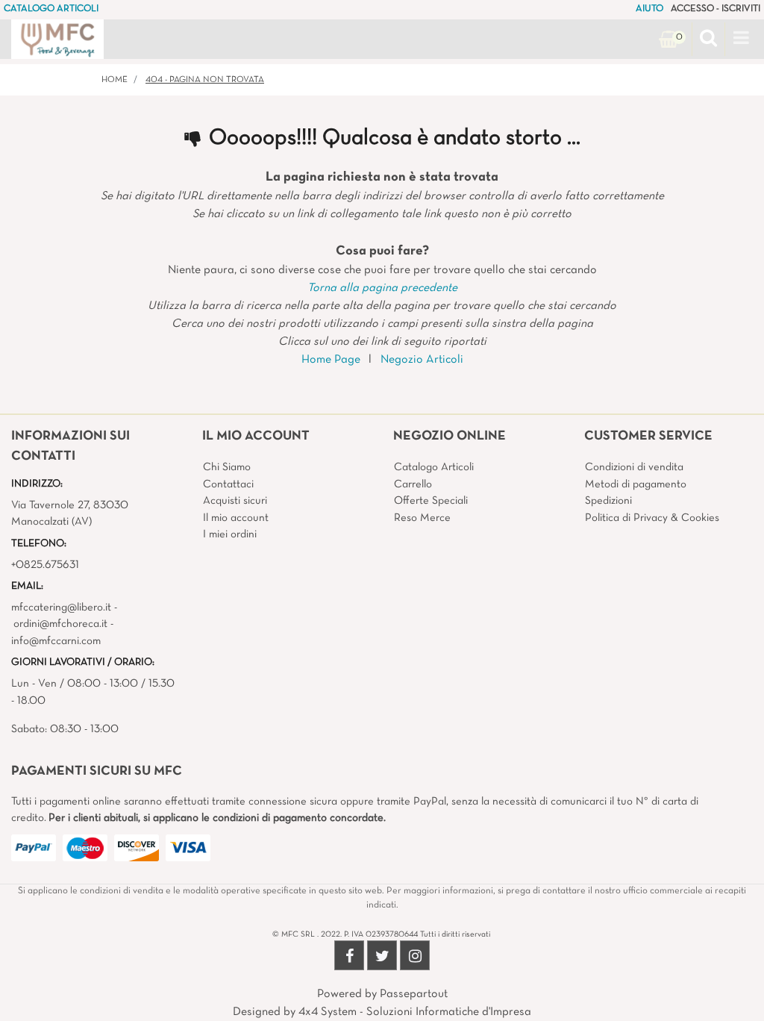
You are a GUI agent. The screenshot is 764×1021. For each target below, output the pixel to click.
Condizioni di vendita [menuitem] (634, 467)
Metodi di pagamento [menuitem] (635, 484)
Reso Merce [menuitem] (422, 518)
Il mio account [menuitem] (236, 518)
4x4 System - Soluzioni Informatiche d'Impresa (414, 1012)
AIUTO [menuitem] (649, 8)
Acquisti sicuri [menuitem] (235, 501)
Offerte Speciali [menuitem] (431, 501)
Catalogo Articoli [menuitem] (434, 467)
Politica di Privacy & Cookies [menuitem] (652, 518)
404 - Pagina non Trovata (204, 80)
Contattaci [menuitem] (228, 484)
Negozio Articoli (422, 360)
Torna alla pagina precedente (382, 288)
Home (114, 80)
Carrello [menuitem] (413, 484)
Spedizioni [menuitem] (608, 501)
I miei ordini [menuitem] (230, 534)
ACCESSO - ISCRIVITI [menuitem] (715, 8)
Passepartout (414, 994)
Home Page (330, 360)
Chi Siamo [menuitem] (227, 467)
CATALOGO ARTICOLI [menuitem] (51, 8)
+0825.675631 (45, 565)
